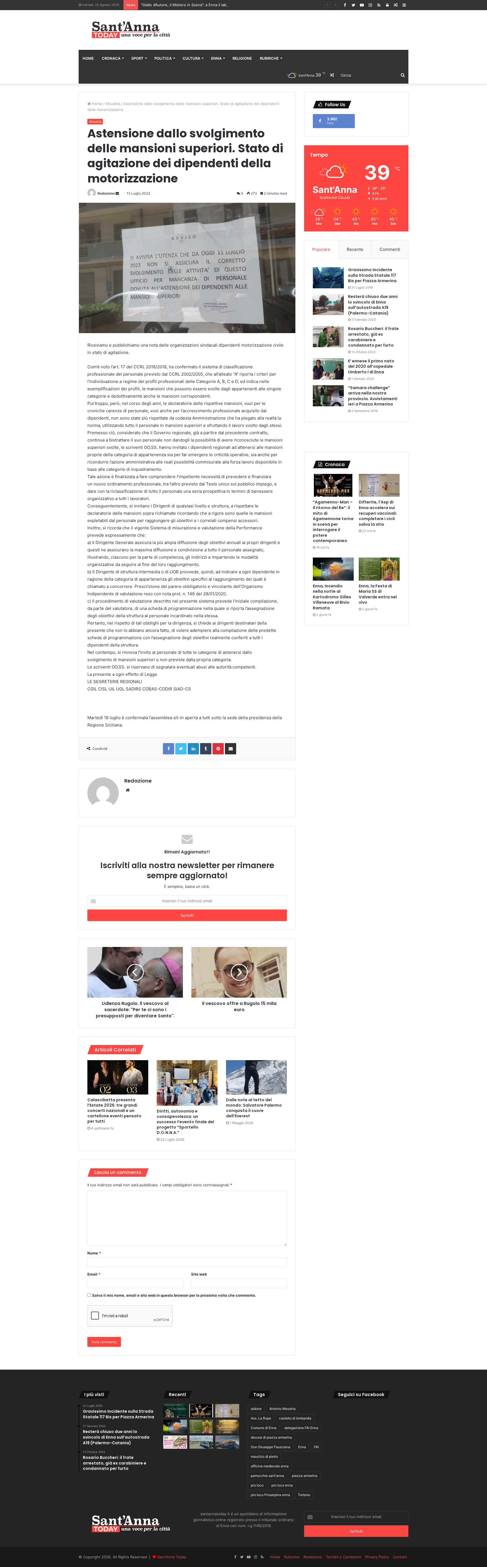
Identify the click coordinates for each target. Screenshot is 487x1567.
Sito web (199, 1274)
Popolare (321, 249)
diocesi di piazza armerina (271, 1437)
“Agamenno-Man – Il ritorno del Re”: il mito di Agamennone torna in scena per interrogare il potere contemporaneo (333, 521)
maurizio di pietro (264, 1456)
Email (93, 1274)
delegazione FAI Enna (301, 1428)
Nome (94, 1253)
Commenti (390, 249)
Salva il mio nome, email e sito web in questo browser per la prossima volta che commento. (174, 1295)
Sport (137, 58)
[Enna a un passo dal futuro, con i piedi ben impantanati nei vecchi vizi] (227, 1442)
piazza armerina (304, 1476)
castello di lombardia (295, 1418)
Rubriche (269, 58)
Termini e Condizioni (343, 1557)
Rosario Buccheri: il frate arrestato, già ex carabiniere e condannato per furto (373, 337)
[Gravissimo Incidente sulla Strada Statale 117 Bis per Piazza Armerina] (328, 277)
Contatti (400, 1557)
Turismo (304, 1495)
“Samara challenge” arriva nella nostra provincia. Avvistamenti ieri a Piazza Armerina (372, 396)
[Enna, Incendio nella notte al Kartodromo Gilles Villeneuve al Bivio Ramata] (333, 569)
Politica (163, 58)
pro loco (257, 1485)
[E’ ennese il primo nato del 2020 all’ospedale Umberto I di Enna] (328, 369)
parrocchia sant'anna (267, 1476)
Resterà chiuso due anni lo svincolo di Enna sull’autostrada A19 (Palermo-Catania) (373, 305)
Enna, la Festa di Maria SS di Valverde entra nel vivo (378, 594)
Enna (216, 58)
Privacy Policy (377, 1557)
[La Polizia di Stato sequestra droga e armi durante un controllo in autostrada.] (201, 1442)
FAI (316, 1447)
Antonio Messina (282, 1408)
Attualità (112, 103)
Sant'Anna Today (171, 1557)
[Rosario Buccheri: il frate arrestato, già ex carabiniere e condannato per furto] (328, 336)
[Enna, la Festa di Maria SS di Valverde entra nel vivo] (379, 569)
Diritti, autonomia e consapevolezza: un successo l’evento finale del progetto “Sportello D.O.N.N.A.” (185, 1121)
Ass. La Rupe (261, 1418)
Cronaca (111, 58)
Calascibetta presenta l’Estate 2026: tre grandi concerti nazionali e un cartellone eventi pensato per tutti (114, 1110)
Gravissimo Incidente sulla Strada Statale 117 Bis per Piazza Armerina (372, 275)
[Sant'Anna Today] (131, 30)
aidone (256, 1408)
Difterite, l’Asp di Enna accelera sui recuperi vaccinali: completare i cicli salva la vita (378, 513)
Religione (242, 58)
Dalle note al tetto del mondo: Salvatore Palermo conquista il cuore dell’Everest (254, 1108)
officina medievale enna (270, 1466)
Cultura (191, 58)
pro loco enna (282, 1485)
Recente (355, 249)
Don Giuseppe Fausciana (270, 1447)
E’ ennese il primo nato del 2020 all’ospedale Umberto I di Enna (371, 366)
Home (88, 58)
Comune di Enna (263, 1428)
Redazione (106, 193)
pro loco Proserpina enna (270, 1495)
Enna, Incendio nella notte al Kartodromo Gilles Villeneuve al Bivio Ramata (332, 597)
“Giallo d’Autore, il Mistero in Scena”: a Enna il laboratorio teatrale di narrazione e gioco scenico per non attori (237, 5)
